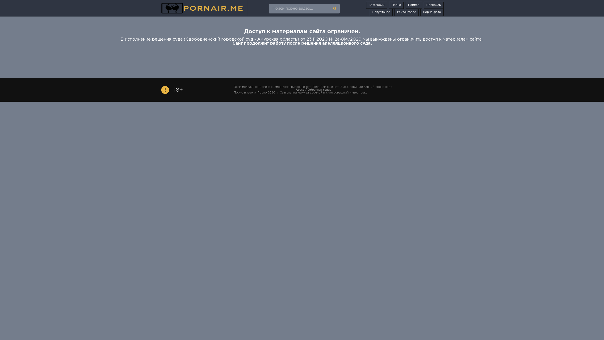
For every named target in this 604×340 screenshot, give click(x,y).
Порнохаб (433, 5)
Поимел (413, 5)
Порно (396, 5)
